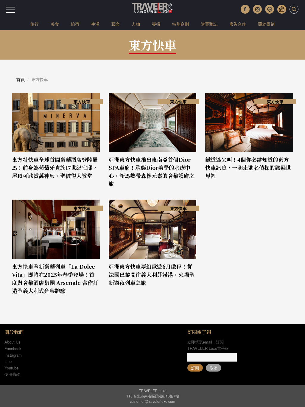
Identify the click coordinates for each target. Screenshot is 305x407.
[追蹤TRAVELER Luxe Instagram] (257, 9)
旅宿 (75, 24)
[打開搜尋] (294, 9)
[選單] (10, 9)
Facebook (12, 348)
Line (8, 361)
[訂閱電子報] (281, 9)
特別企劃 (180, 24)
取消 (213, 368)
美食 (55, 24)
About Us (12, 342)
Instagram (13, 355)
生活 (95, 24)
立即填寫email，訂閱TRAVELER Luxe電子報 (208, 345)
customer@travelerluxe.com (152, 401)
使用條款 (12, 374)
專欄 (156, 24)
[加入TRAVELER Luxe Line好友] (269, 9)
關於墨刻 (266, 24)
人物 (136, 24)
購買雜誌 (209, 24)
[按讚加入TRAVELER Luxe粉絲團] (245, 9)
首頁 (20, 79)
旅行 (34, 24)
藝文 (115, 24)
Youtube (11, 368)
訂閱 (195, 368)
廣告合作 (237, 24)
